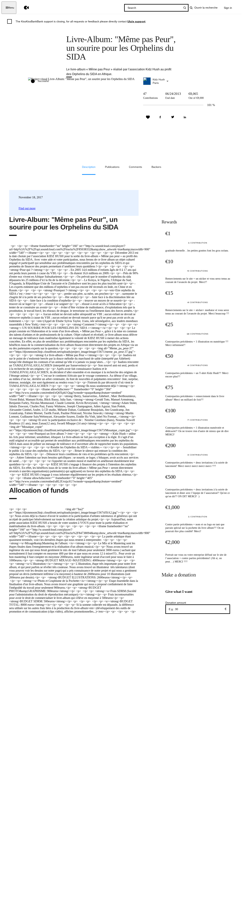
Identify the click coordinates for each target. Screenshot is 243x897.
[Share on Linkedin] (185, 117)
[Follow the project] (148, 117)
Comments (135, 166)
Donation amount (175, 602)
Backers (156, 166)
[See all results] (185, 8)
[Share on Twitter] (172, 117)
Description (88, 166)
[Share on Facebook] (160, 117)
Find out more (27, 208)
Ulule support (136, 21)
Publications (112, 166)
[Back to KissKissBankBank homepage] (23, 7)
